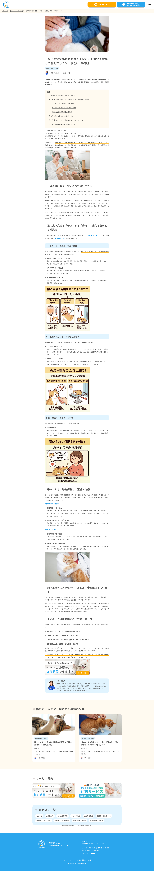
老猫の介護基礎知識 (96, 821)
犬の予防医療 (88, 816)
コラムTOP (5, 11)
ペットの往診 (76, 816)
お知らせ (39, 816)
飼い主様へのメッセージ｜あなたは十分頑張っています (67, 120)
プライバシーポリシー (69, 860)
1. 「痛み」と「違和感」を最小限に (63, 103)
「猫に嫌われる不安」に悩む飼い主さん (62, 95)
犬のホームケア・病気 (43, 821)
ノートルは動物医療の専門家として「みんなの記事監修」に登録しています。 (77, 825)
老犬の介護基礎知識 (79, 821)
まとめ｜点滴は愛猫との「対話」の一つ (62, 124)
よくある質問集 (62, 816)
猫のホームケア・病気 (16, 11)
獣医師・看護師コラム (104, 816)
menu (149, 4)
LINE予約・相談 (103, 4)
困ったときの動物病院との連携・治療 (61, 116)
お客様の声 (49, 816)
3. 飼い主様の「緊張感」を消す (62, 112)
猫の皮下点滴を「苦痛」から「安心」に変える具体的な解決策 (69, 99)
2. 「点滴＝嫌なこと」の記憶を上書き (64, 108)
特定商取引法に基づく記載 (83, 860)
